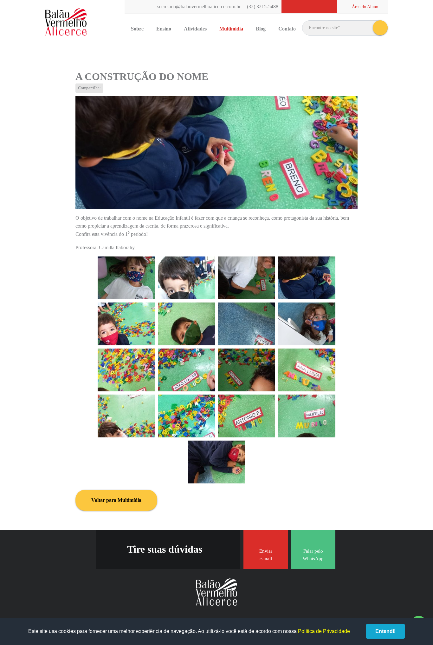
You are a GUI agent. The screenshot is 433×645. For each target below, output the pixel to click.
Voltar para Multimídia (116, 500)
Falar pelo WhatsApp (313, 555)
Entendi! (385, 631)
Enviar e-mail (265, 555)
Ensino (163, 28)
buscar (380, 27)
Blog (261, 28)
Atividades (195, 28)
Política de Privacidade (324, 631)
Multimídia (231, 28)
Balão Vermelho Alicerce (66, 22)
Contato (287, 28)
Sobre (137, 28)
